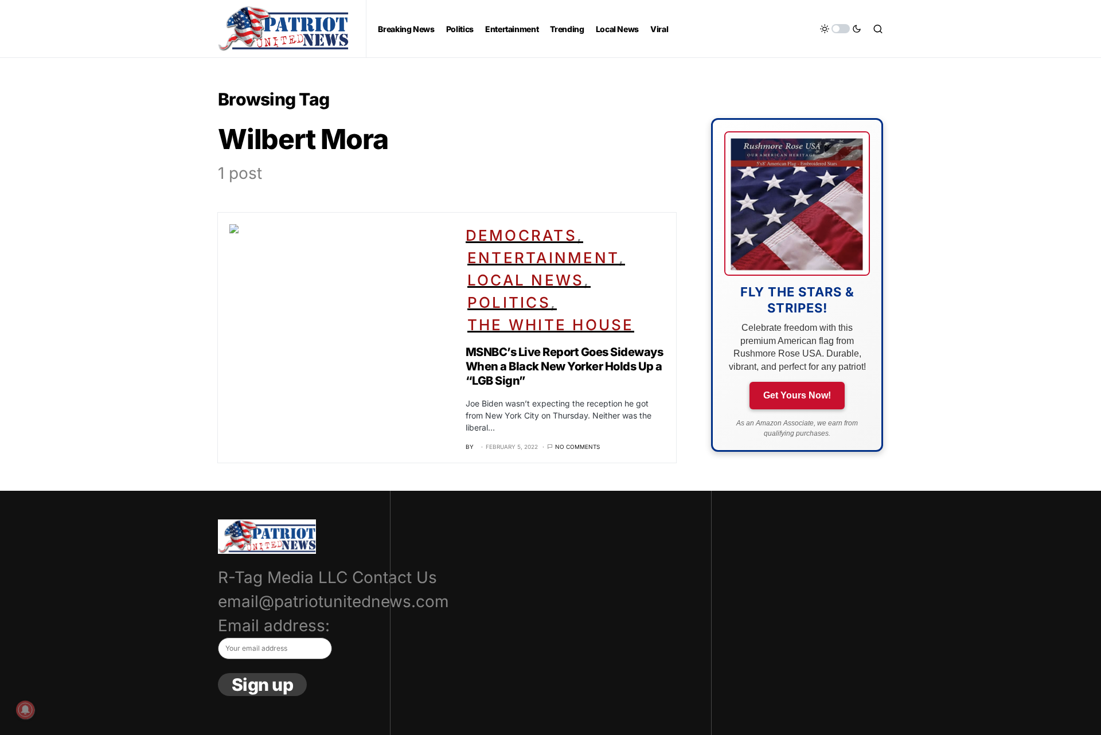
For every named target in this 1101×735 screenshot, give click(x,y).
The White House (550, 325)
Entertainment (543, 258)
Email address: (274, 625)
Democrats (521, 235)
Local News (525, 280)
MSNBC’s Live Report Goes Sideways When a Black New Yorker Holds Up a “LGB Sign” (564, 366)
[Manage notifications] (25, 710)
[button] (840, 28)
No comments (577, 446)
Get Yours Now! (797, 395)
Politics (508, 302)
